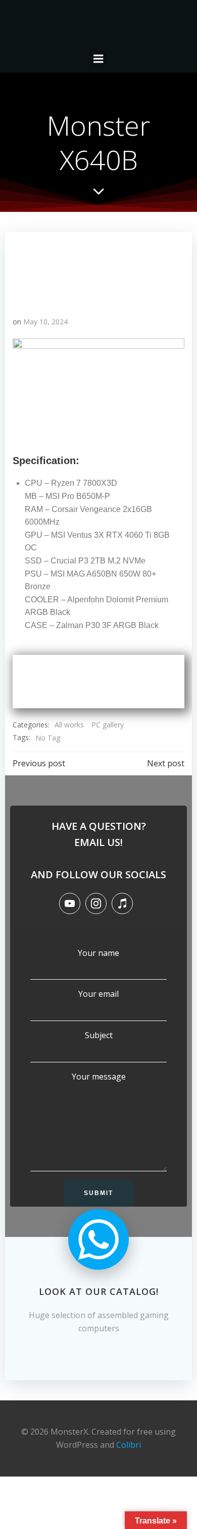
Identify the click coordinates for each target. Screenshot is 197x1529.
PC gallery (107, 724)
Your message (99, 1076)
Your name (98, 952)
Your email (98, 993)
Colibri (128, 1444)
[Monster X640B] (98, 268)
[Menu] (98, 59)
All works (69, 724)
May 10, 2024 (45, 321)
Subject (99, 1035)
